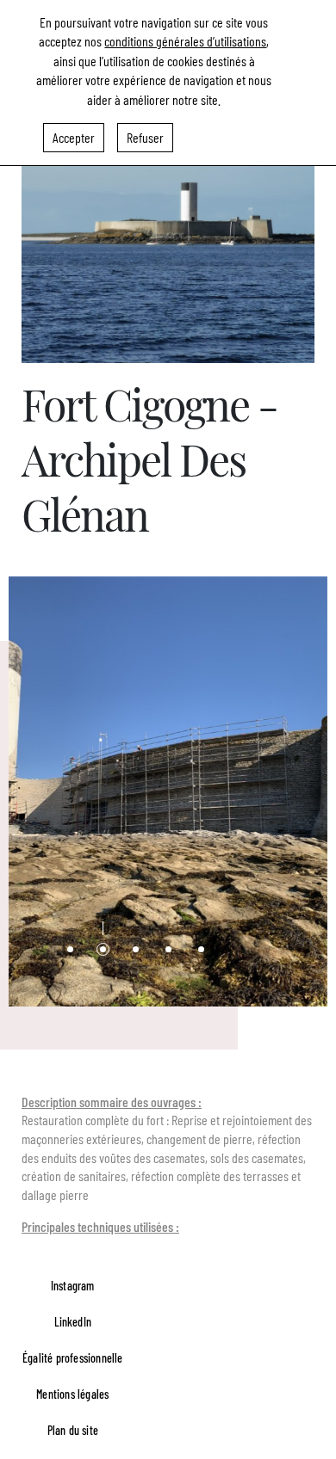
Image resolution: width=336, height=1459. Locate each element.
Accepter (74, 137)
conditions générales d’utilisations (185, 41)
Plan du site (72, 1430)
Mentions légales (72, 1394)
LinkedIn (73, 1321)
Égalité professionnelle (72, 1358)
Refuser (145, 137)
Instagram (73, 1285)
